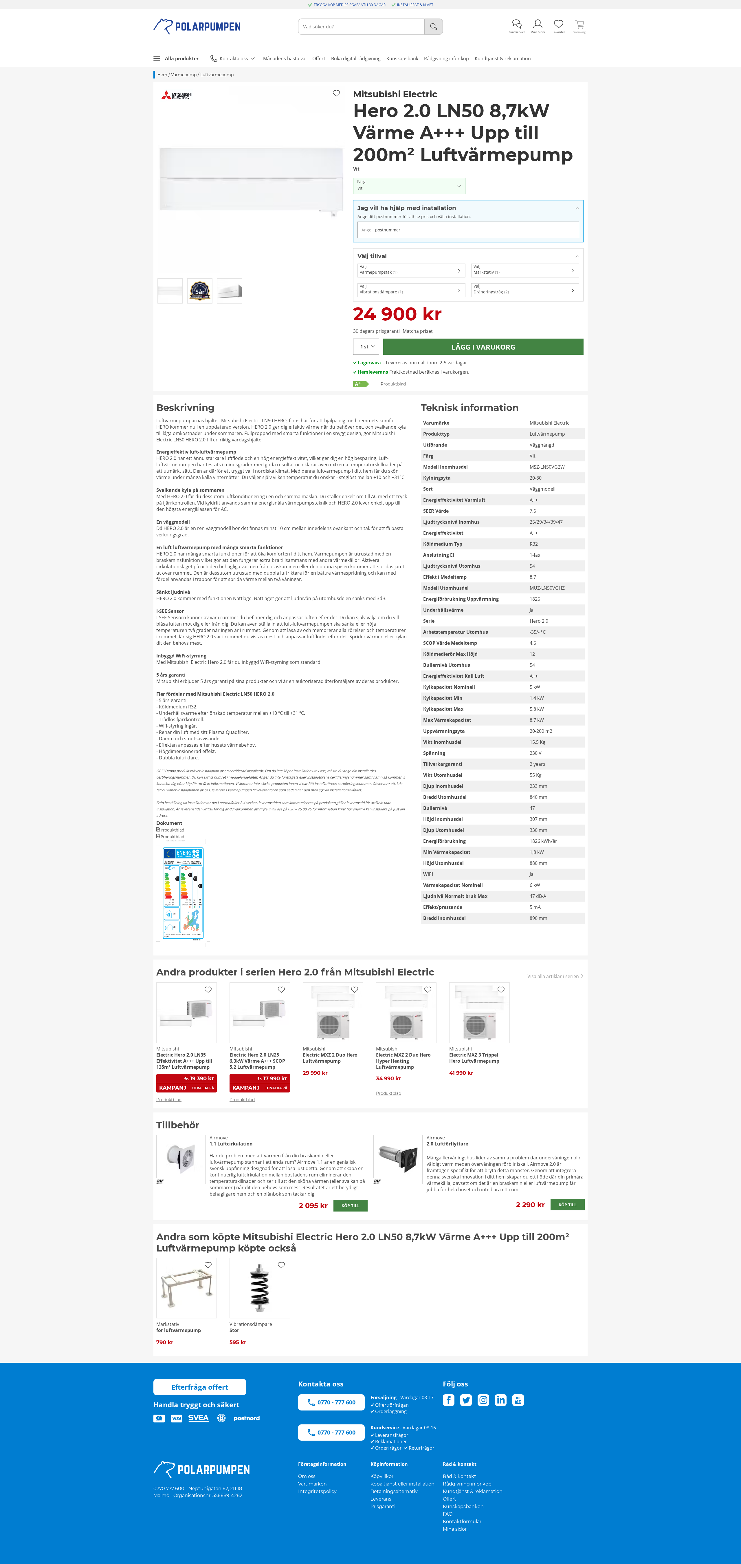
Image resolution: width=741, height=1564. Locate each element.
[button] (251, 180)
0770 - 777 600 (336, 1402)
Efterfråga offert (199, 1387)
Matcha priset (418, 331)
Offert (449, 1499)
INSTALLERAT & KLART (415, 4)
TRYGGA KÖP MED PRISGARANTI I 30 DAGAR (350, 4)
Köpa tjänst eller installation (402, 1484)
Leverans (380, 1499)
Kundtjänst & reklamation (472, 1491)
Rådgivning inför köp (467, 1484)
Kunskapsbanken (463, 1506)
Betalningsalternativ (394, 1491)
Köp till (351, 1205)
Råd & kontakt (459, 1476)
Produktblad (393, 384)
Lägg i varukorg (483, 347)
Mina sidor (455, 1529)
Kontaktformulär (462, 1521)
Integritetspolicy (317, 1491)
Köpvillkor (381, 1476)
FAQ (447, 1514)
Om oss (307, 1476)
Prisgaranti (382, 1506)
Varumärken (312, 1484)
